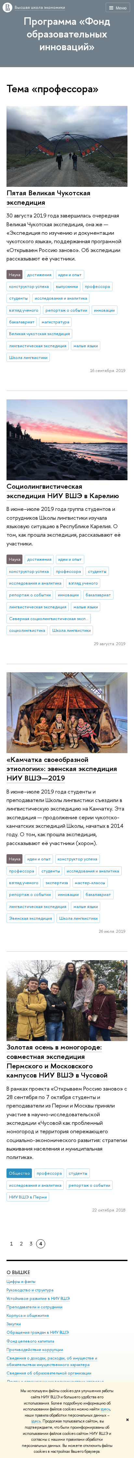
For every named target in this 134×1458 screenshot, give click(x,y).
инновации (104, 310)
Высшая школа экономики (40, 7)
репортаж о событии (66, 310)
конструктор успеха (29, 286)
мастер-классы (90, 882)
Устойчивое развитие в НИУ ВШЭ (38, 1298)
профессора (97, 286)
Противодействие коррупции (35, 1349)
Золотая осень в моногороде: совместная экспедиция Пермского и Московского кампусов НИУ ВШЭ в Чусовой (57, 1061)
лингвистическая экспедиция (37, 346)
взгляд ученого (23, 310)
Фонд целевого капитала (30, 1341)
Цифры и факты (21, 1281)
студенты (18, 298)
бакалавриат (21, 322)
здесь (105, 1409)
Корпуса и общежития (28, 1315)
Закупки (14, 1324)
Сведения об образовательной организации (49, 1373)
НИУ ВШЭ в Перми (28, 1197)
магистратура (55, 322)
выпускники (67, 286)
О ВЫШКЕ (18, 1272)
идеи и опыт (70, 274)
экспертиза (57, 882)
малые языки (86, 346)
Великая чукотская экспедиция (39, 333)
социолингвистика (27, 630)
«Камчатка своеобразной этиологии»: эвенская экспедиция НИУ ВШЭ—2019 (62, 768)
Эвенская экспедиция (30, 918)
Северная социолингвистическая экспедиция (50, 618)
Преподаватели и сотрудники (34, 1307)
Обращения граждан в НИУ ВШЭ (38, 1332)
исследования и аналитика (61, 298)
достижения (39, 274)
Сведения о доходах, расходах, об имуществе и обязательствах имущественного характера (52, 1361)
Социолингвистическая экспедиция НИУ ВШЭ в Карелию (63, 490)
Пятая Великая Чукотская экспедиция (48, 197)
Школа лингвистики (28, 357)
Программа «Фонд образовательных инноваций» (67, 33)
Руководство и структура (30, 1290)
